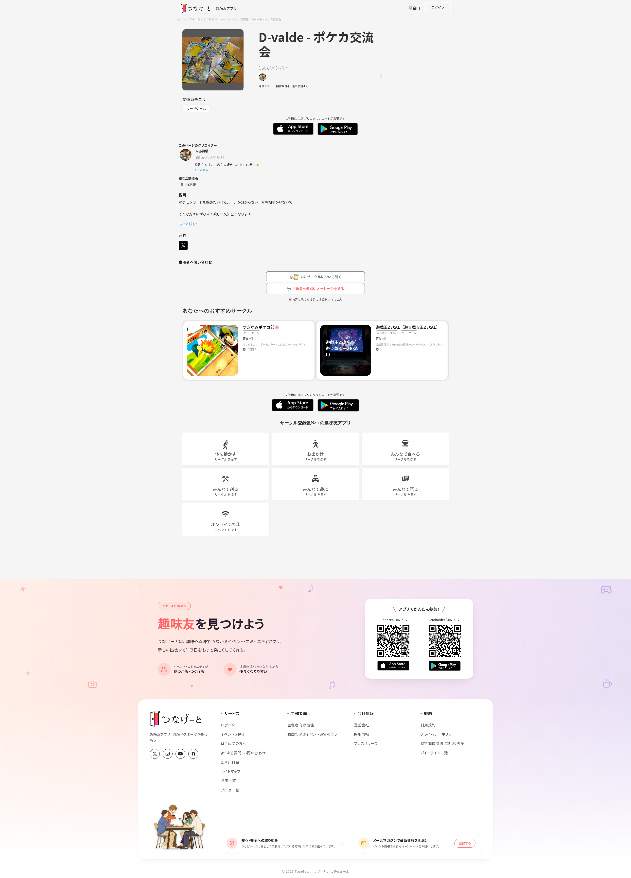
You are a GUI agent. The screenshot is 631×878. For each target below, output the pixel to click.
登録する (465, 843)
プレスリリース (366, 743)
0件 (268, 86)
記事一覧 (228, 780)
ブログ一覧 (230, 789)
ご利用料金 (230, 762)
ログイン (438, 7)
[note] (193, 754)
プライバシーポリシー (438, 734)
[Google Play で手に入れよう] (445, 666)
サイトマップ (231, 771)
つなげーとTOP (184, 19)
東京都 (244, 19)
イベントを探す (233, 734)
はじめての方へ (233, 743)
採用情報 (361, 734)
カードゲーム (228, 19)
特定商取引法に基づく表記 (442, 743)
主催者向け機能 (300, 724)
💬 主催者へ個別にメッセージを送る (315, 289)
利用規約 (428, 724)
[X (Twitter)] (155, 754)
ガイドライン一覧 (434, 752)
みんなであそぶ (207, 19)
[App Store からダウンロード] (393, 666)
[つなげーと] (175, 719)
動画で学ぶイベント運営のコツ (312, 734)
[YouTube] (180, 754)
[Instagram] (168, 754)
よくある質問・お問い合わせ (243, 752)
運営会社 (361, 724)
